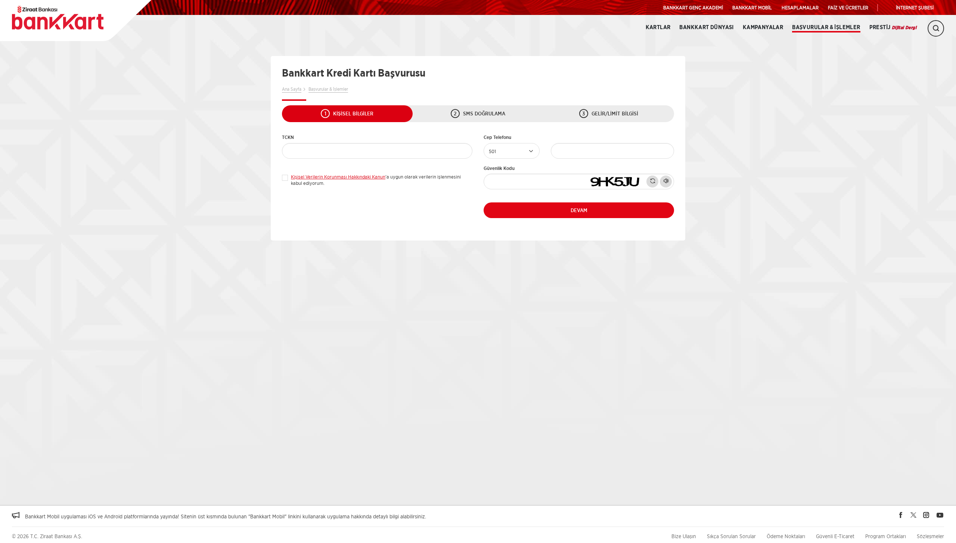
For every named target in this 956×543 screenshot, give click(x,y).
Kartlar (658, 27)
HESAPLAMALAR (800, 7)
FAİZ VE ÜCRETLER (848, 7)
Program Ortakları (885, 536)
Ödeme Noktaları (786, 536)
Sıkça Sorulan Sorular (731, 536)
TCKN (288, 137)
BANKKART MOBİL (752, 7)
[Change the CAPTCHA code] (652, 181)
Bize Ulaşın (683, 536)
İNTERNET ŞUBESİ (915, 7)
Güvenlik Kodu (499, 168)
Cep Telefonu (497, 137)
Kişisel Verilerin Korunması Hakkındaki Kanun (338, 177)
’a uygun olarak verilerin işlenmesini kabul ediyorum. (376, 178)
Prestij (892, 27)
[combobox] (512, 151)
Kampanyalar (763, 27)
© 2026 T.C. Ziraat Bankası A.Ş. (47, 536)
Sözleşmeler (930, 536)
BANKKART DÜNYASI (706, 27)
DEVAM (579, 210)
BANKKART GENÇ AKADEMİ (693, 7)
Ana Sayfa (291, 89)
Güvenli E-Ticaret (835, 536)
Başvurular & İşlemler (826, 27)
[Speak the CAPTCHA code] (666, 181)
